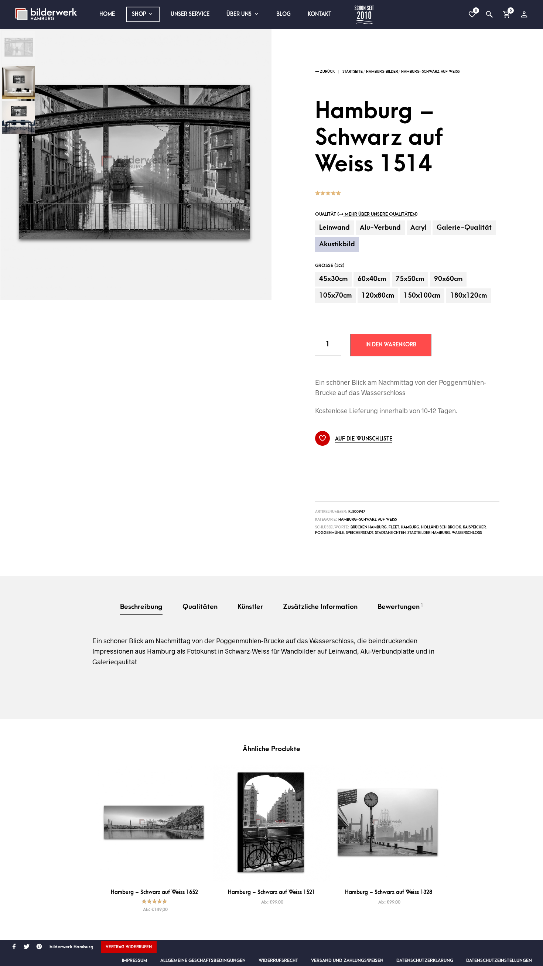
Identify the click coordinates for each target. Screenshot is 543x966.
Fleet (394, 527)
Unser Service (190, 14)
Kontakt (319, 14)
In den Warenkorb (390, 345)
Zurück (327, 71)
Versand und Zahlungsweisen (347, 960)
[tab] (141, 607)
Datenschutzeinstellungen (499, 960)
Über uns (239, 14)
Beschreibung (141, 607)
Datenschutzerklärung (424, 960)
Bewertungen (400, 607)
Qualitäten (200, 607)
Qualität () (366, 214)
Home (107, 14)
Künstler (250, 607)
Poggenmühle (329, 533)
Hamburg (410, 527)
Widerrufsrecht (278, 960)
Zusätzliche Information (320, 607)
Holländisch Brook (441, 527)
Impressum (134, 960)
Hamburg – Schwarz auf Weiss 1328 (388, 892)
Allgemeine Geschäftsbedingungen (203, 960)
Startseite (352, 71)
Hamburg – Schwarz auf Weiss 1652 (154, 892)
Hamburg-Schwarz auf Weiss (430, 71)
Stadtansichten (390, 533)
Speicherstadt (359, 533)
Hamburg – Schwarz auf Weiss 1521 (271, 892)
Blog (283, 14)
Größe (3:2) (330, 265)
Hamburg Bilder (382, 71)
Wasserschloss (467, 533)
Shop (139, 14)
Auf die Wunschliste (364, 439)
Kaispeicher (474, 527)
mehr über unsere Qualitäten (380, 214)
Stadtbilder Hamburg (428, 533)
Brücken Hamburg (369, 527)
